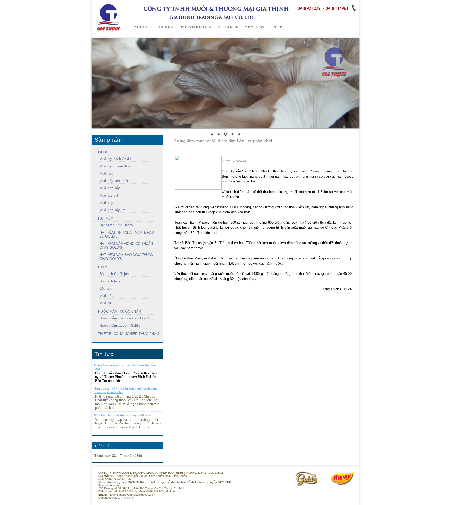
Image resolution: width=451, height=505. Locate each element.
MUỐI (102, 152)
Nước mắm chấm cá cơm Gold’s (124, 318)
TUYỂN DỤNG (254, 27)
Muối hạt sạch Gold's (115, 159)
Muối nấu (106, 173)
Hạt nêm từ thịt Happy (116, 225)
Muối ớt (105, 303)
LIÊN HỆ (276, 27)
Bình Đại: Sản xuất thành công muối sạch (122, 415)
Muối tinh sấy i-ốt (112, 210)
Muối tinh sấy (109, 188)
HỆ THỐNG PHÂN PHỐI (196, 27)
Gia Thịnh (127, 497)
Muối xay (106, 203)
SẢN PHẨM (165, 27)
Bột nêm (105, 288)
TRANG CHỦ (143, 27)
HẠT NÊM (106, 218)
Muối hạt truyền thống (115, 166)
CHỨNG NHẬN (228, 27)
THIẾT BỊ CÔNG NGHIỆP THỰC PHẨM (128, 334)
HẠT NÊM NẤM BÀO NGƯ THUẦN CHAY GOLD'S (126, 257)
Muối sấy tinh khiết (113, 181)
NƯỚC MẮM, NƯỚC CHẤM (119, 311)
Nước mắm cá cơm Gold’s (119, 325)
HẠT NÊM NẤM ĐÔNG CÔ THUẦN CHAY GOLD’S (126, 246)
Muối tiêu (106, 296)
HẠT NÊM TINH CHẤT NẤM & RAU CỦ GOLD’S (126, 234)
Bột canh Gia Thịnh (114, 274)
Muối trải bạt (108, 195)
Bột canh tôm (109, 281)
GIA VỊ (103, 267)
